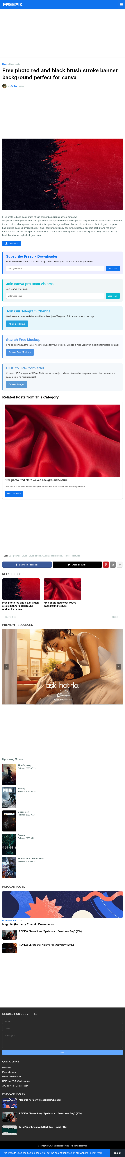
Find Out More (14, 493)
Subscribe (112, 268)
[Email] (113, 565)
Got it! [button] (117, 1153)
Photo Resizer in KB (11, 1076)
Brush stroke (35, 556)
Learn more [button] (96, 1153)
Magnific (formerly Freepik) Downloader (28, 924)
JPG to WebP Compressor (15, 1086)
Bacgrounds (14, 64)
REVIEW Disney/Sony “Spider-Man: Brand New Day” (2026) (50, 931)
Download (13, 243)
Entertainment (9, 1072)
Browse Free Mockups (20, 352)
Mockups (6, 1067)
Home (4, 64)
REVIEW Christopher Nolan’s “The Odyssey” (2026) (46, 945)
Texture (67, 556)
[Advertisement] (62, 33)
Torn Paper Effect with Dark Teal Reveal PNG (43, 1127)
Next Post (116, 617)
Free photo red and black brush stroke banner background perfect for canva (20, 605)
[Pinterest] (106, 565)
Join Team (112, 296)
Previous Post (10, 617)
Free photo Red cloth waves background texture (36, 480)
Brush (24, 556)
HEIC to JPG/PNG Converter (16, 1081)
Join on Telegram (17, 323)
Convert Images (17, 384)
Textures (76, 556)
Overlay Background (52, 556)
